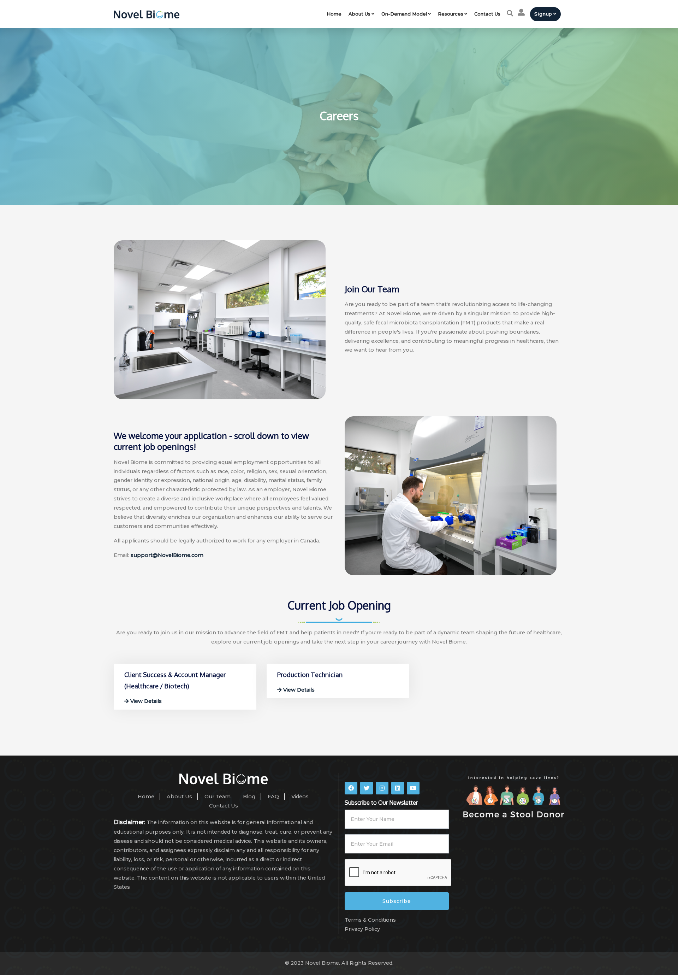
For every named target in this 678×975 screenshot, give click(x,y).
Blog (249, 796)
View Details (145, 701)
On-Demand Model (404, 14)
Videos (300, 796)
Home (334, 14)
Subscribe (396, 901)
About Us (359, 14)
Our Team (217, 796)
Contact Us (487, 14)
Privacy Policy (362, 929)
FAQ (273, 796)
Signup (543, 14)
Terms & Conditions (370, 920)
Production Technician (310, 675)
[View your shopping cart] (521, 12)
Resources (450, 14)
